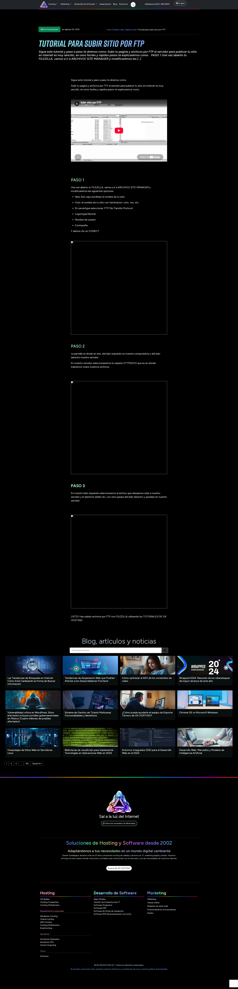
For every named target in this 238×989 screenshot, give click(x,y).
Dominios (44, 956)
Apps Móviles (100, 899)
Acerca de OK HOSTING (119, 868)
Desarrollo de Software (84, 4)
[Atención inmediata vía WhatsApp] (119, 826)
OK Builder (44, 899)
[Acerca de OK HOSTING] (119, 871)
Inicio (109, 29)
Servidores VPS (47, 942)
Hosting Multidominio (50, 905)
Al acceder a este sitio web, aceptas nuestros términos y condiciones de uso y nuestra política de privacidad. (119, 969)
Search (165, 650)
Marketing (65, 4)
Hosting (52, 4)
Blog (115, 4)
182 (27, 763)
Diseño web (118, 29)
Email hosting (46, 928)
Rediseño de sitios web (157, 906)
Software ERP (100, 908)
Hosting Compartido (49, 902)
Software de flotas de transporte (108, 911)
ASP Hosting (46, 922)
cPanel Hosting (47, 919)
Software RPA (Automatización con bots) (112, 914)
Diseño (150, 913)
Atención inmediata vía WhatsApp (120, 823)
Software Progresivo (103, 905)
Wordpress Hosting (49, 916)
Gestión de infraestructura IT (107, 902)
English (181, 3)
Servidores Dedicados (49, 939)
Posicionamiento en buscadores (161, 909)
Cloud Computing (48, 945)
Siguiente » (37, 763)
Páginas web (130, 29)
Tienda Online (153, 902)
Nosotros (123, 4)
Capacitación (105, 4)
